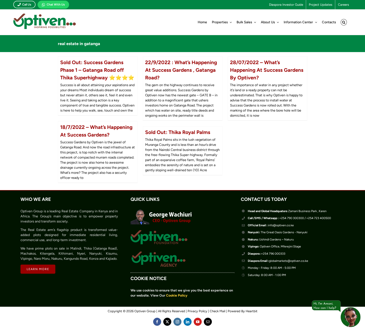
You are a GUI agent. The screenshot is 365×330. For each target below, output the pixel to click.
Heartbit (251, 311)
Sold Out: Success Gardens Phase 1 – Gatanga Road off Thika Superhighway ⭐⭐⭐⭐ (97, 70)
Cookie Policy (176, 295)
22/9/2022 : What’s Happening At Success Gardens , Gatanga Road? (181, 70)
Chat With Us (56, 4)
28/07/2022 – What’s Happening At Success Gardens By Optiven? (266, 70)
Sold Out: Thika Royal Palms (177, 132)
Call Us (26, 4)
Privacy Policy (197, 311)
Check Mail (217, 311)
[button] (344, 22)
